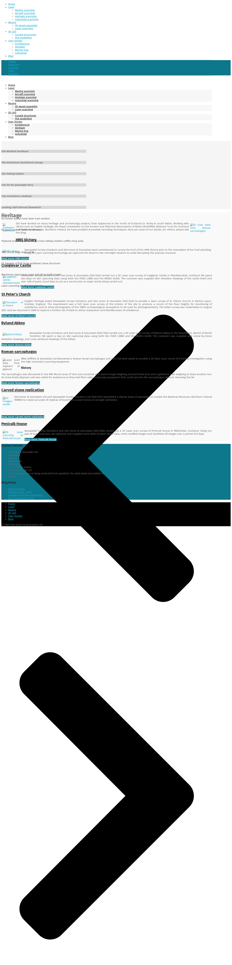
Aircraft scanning (25, 13)
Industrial (21, 53)
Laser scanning (24, 28)
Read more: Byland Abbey (16, 344)
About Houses (16, 489)
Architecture (22, 43)
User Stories (15, 40)
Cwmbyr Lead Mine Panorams (25, 495)
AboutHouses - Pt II (20, 492)
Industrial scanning (26, 19)
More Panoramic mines (21, 498)
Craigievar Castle (16, 265)
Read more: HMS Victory (15, 258)
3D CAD (12, 31)
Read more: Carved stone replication (22, 416)
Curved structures (25, 34)
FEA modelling (23, 37)
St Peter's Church (16, 294)
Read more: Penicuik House (40, 439)
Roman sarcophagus (19, 351)
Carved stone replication (22, 390)
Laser (11, 7)
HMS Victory (26, 239)
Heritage (20, 46)
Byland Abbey (13, 323)
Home (11, 4)
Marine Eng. (22, 49)
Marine (12, 22)
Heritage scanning (26, 16)
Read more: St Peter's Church (18, 315)
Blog (10, 56)
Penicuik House (14, 423)
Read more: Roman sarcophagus (20, 382)
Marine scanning (25, 10)
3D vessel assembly (26, 25)
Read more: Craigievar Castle (37, 287)
